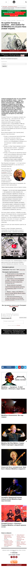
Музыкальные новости (12, 6)
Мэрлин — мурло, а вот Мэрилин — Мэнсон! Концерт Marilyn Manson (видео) (15, 292)
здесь (22, 55)
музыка (4, 314)
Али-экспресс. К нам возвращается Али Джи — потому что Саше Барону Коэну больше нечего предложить (14, 280)
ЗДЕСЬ (16, 15)
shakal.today (22, 269)
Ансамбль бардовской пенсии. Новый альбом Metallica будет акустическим (11, 499)
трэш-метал (16, 314)
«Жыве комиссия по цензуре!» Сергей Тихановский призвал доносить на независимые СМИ (15, 286)
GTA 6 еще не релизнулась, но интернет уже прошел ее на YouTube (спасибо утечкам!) (14, 298)
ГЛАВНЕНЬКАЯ (4, 550)
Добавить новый (23, 317)
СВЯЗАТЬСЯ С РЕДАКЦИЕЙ (14, 565)
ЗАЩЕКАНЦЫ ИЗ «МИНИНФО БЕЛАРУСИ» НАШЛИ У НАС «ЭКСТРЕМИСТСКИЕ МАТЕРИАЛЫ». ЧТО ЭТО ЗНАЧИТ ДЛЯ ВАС (13, 331)
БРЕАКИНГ (8, 550)
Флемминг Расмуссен (7, 316)
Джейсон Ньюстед (6, 315)
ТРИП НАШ (23, 550)
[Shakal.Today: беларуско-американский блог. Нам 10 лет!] (14, 2)
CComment (18, 325)
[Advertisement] (14, 82)
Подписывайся (13, 306)
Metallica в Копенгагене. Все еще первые (12, 416)
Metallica (10, 314)
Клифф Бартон (15, 315)
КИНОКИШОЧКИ (12, 550)
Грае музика (5, 6)
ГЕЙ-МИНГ (20, 550)
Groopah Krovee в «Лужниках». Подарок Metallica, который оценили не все (13, 525)
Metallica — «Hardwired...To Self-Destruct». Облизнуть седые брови (13, 388)
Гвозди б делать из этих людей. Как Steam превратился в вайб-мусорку (15, 274)
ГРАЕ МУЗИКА (16, 550)
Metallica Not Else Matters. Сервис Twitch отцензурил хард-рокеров (12, 444)
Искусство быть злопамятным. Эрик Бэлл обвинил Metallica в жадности (13, 468)
